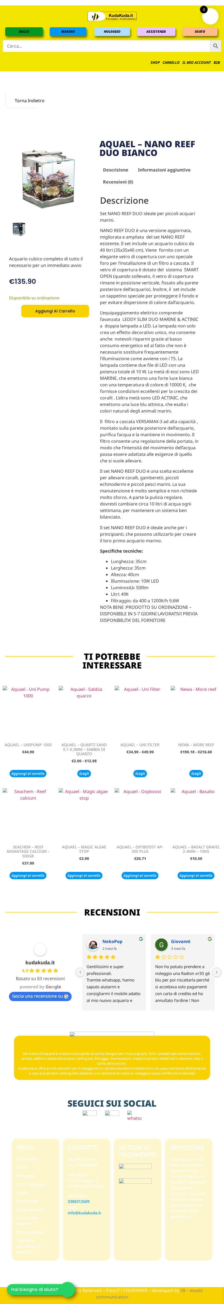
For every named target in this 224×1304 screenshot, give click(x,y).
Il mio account (196, 62)
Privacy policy (30, 1232)
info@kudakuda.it (84, 1212)
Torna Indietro (25, 101)
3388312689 (79, 1201)
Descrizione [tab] (115, 170)
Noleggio (26, 1176)
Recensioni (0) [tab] (118, 182)
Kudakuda (27, 1159)
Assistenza (27, 1201)
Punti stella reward (28, 1221)
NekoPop (112, 941)
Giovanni (180, 941)
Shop (155, 62)
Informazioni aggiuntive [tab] (164, 170)
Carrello (171, 62)
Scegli (84, 773)
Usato (23, 1192)
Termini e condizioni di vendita (29, 1246)
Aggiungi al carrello (55, 311)
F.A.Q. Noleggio (31, 1184)
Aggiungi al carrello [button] (28, 773)
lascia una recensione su (37, 996)
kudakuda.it (40, 962)
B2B (217, 62)
